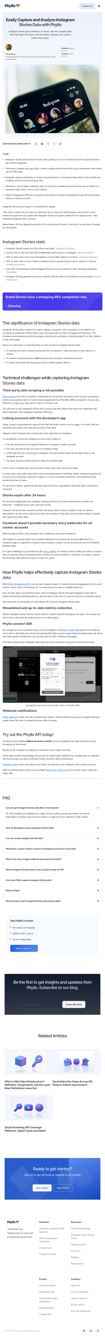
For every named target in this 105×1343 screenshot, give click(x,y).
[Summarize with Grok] (60, 143)
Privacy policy (78, 1304)
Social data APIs (47, 1292)
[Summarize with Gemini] (35, 143)
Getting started (78, 1244)
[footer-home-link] (13, 1222)
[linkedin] (90, 1330)
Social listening (46, 1308)
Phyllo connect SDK (70, 630)
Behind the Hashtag (80, 1228)
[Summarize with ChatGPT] (41, 143)
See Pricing (63, 1188)
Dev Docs (75, 1251)
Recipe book (77, 1263)
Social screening (47, 1285)
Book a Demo (24, 948)
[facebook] (84, 1330)
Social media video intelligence (48, 1300)
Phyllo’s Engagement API (18, 584)
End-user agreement (81, 1311)
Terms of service (79, 1298)
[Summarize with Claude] (48, 143)
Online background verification (48, 1240)
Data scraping (9, 396)
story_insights (49, 551)
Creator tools (45, 1248)
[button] (87, 6)
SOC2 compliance (79, 1292)
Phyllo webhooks (10, 717)
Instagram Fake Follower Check (83, 1236)
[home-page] (13, 6)
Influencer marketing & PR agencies (51, 1230)
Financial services (47, 1254)
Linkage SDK (45, 1314)
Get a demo (42, 1188)
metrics (55, 617)
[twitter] (97, 1330)
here (50, 412)
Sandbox (75, 1257)
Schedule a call (10, 764)
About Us (75, 1285)
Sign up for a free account (58, 770)
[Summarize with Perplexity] (54, 143)
